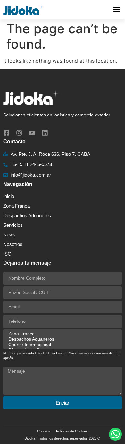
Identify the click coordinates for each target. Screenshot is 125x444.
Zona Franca (16, 206)
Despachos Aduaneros (27, 215)
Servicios (13, 225)
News (9, 234)
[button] (116, 9)
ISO (7, 254)
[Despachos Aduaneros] (61, 339)
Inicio (8, 196)
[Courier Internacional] (61, 344)
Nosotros (12, 244)
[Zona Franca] (61, 334)
